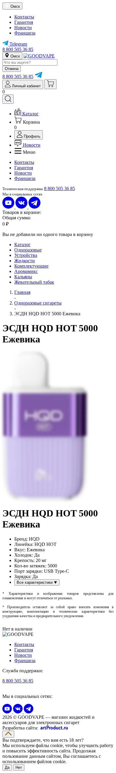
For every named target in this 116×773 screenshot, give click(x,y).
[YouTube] (8, 206)
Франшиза (24, 32)
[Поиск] (8, 99)
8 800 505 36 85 (17, 49)
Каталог (22, 244)
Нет (18, 767)
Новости (23, 27)
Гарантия (23, 22)
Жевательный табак (34, 282)
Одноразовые (28, 249)
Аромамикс (26, 271)
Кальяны (23, 276)
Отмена (11, 68)
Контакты (24, 16)
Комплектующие (31, 265)
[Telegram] (38, 76)
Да (7, 767)
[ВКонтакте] (22, 206)
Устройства (25, 255)
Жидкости (24, 260)
